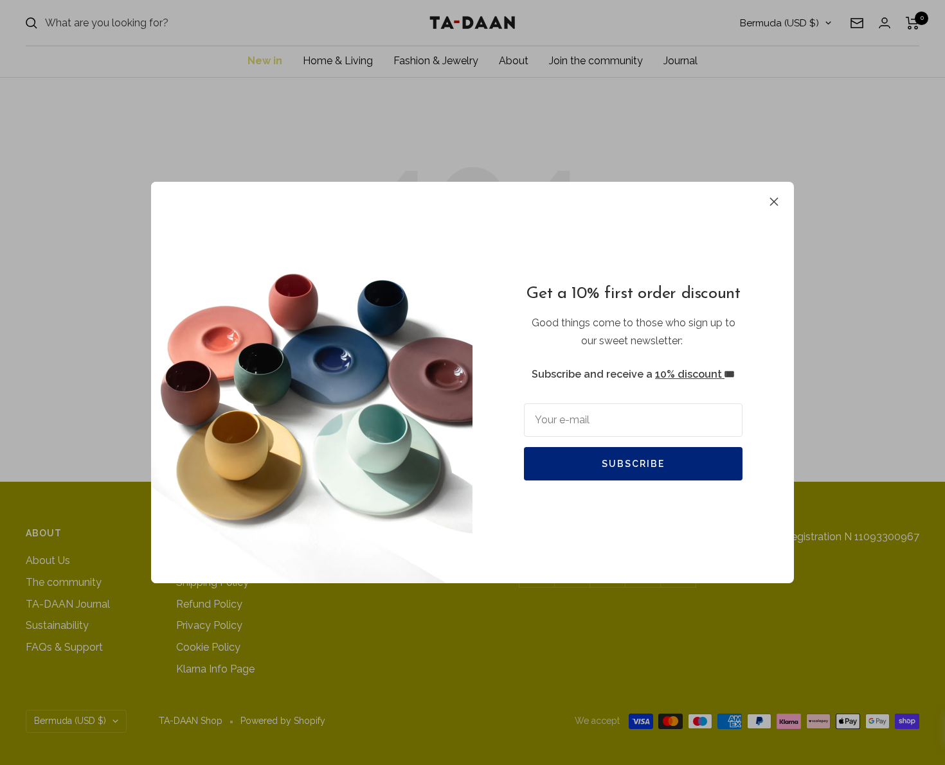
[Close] (774, 201)
